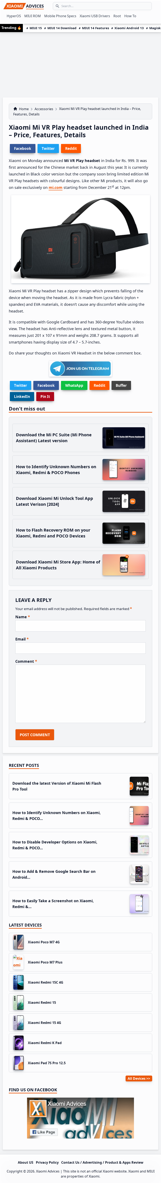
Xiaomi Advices (48, 1171)
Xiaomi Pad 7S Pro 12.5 (47, 1063)
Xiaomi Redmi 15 (42, 1002)
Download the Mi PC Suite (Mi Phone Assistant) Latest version (54, 437)
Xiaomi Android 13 (129, 28)
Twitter (20, 385)
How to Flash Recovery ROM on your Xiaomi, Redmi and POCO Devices (53, 533)
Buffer (121, 385)
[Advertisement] (80, 63)
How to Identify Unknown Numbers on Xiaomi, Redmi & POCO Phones (56, 469)
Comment (26, 661)
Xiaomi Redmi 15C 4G (45, 982)
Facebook (46, 385)
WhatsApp (74, 385)
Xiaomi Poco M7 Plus (45, 962)
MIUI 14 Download (62, 28)
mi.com (55, 187)
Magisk (155, 28)
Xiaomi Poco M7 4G (44, 942)
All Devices (136, 1078)
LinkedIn (22, 396)
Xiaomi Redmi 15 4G (44, 1022)
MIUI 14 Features (95, 28)
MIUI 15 (36, 28)
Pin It (45, 396)
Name (22, 616)
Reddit (99, 385)
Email (22, 639)
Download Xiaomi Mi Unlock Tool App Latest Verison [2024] (54, 501)
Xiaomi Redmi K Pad (45, 1043)
